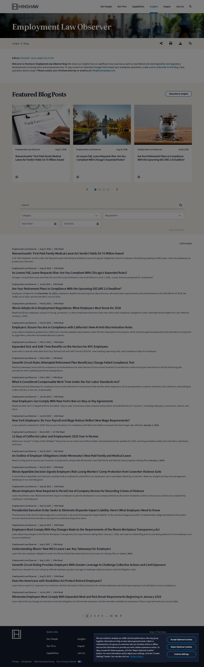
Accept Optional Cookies (181, 639)
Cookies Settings (181, 654)
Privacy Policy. (136, 656)
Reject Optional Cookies (181, 646)
